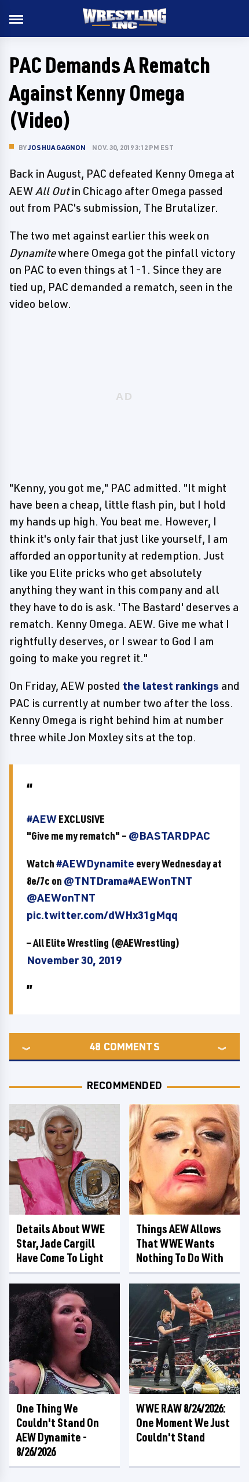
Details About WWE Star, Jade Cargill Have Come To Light (60, 1243)
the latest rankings (171, 686)
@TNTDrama (96, 881)
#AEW (42, 819)
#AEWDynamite (95, 863)
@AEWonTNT (61, 897)
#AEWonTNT (160, 881)
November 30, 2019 (74, 960)
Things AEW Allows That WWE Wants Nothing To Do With (180, 1243)
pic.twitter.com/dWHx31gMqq (102, 915)
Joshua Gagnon (57, 147)
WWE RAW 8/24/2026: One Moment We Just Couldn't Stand (183, 1422)
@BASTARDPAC (169, 836)
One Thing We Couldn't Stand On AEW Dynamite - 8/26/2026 (57, 1430)
